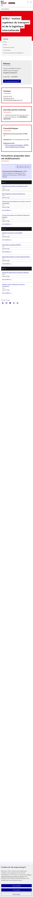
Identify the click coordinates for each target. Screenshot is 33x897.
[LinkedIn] (10, 303)
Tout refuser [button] (16, 890)
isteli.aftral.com (7, 98)
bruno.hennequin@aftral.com (12, 100)
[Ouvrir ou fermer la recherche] (28, 2)
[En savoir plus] (4, 136)
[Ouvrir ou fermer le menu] (31, 2)
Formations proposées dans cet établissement (13, 52)
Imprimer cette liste (24, 167)
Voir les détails (6, 210)
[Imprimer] (2, 303)
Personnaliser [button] (16, 894)
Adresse (5, 41)
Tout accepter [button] (16, 885)
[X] (13, 303)
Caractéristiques (6, 50)
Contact (5, 44)
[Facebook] (17, 303)
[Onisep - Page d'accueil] (11, 3)
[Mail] (6, 303)
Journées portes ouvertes (8, 47)
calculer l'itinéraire (12, 81)
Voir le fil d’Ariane (5, 9)
